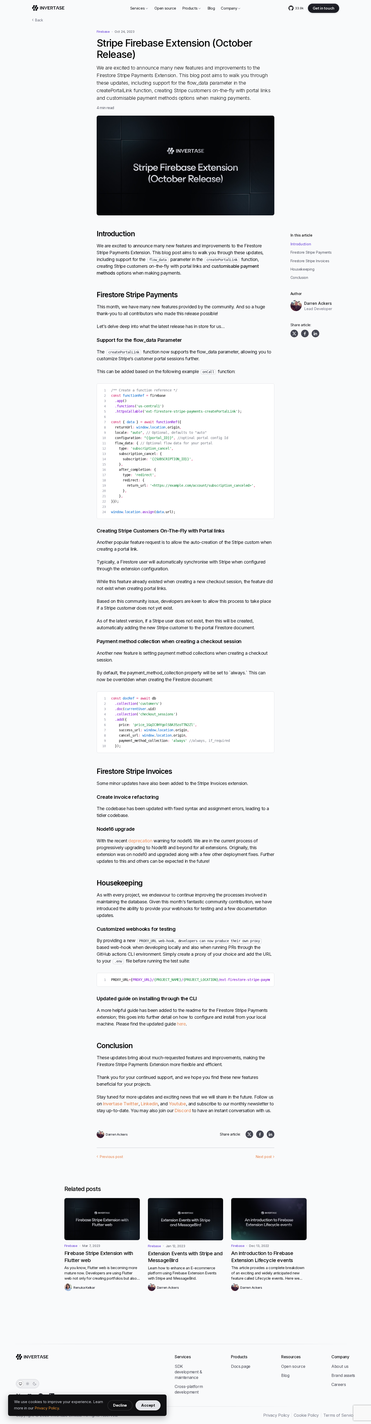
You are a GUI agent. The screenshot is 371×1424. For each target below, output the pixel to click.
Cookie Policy (306, 1415)
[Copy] (266, 391)
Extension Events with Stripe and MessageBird (185, 1257)
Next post (264, 1156)
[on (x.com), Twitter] (294, 333)
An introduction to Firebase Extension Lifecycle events (262, 1256)
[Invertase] (48, 8)
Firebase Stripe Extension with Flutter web (98, 1256)
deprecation (140, 840)
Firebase (103, 31)
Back (39, 20)
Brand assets (343, 1375)
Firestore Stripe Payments (311, 252)
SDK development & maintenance (188, 1372)
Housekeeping (302, 269)
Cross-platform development (189, 1389)
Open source (165, 8)
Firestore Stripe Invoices (309, 261)
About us (339, 1366)
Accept (148, 1405)
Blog (211, 8)
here (181, 1023)
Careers (338, 1384)
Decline (120, 1405)
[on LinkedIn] (315, 333)
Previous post (111, 1156)
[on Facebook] (305, 333)
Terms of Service (339, 1415)
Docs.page (240, 1366)
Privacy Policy (47, 1408)
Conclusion (299, 277)
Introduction (300, 244)
